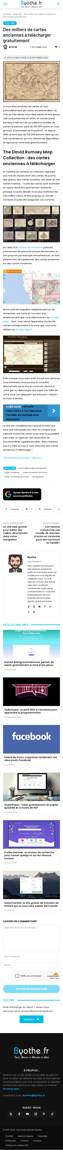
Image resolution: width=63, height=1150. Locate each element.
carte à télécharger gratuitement (32, 468)
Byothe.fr (7, 14)
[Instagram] (34, 606)
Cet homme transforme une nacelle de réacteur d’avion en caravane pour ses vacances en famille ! (47, 535)
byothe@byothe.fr (34, 1095)
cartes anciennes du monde (16, 476)
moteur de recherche (30, 247)
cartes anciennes (12, 472)
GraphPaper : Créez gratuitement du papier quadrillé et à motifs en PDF (31, 806)
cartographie (37, 476)
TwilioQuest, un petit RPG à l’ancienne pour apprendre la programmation (30, 711)
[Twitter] (10, 1114)
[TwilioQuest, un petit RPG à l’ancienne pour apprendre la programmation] (31, 691)
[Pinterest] (45, 606)
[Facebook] (29, 606)
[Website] (34, 611)
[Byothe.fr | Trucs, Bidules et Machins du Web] (31, 4)
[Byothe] (6, 47)
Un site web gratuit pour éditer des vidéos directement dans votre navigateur (15, 533)
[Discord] (27, 1114)
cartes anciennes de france (35, 472)
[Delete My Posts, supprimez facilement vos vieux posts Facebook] (31, 739)
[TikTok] (50, 606)
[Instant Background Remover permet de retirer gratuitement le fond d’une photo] (31, 644)
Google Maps (23, 329)
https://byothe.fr (34, 561)
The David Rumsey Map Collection (22, 457)
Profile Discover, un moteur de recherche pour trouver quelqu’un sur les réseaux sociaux (29, 855)
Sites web (17, 14)
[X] (29, 611)
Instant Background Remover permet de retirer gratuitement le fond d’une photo (29, 664)
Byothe (13, 47)
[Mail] (39, 606)
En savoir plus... (12, 1088)
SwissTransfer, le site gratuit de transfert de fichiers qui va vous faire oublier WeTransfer (31, 904)
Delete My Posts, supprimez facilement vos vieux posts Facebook (30, 759)
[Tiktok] (52, 1114)
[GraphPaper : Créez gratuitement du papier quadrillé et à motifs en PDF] (31, 787)
